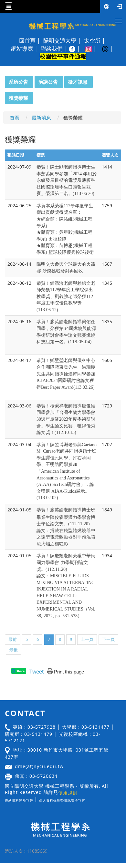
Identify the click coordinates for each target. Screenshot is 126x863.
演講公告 (48, 81)
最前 (12, 639)
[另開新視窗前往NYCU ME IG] (92, 49)
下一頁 (108, 639)
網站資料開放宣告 (19, 800)
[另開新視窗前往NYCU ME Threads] (108, 49)
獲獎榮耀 (18, 98)
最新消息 (41, 117)
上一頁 (87, 639)
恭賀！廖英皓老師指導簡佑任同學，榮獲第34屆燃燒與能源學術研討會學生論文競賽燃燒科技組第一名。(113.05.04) (66, 331)
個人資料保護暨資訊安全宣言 (62, 800)
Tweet (36, 671)
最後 (13, 649)
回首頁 (27, 40)
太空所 (92, 40)
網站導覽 (22, 49)
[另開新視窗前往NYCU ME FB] (75, 49)
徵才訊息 (78, 81)
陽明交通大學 (59, 40)
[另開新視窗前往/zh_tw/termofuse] (87, 799)
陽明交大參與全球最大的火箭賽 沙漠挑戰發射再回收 (66, 267)
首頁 (14, 117)
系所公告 (18, 81)
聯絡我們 (52, 49)
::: (2, 79)
